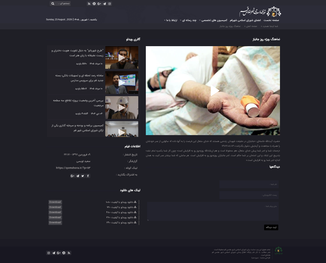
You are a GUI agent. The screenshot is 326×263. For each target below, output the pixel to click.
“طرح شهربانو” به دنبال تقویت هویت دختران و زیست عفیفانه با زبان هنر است (77, 53)
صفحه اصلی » (250, 26)
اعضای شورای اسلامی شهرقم (245, 20)
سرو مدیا (255, 257)
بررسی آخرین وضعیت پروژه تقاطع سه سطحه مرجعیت (78, 102)
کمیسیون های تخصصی (214, 20)
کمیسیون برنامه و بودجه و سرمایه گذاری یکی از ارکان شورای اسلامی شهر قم (77, 127)
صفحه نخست (271, 20)
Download (55, 202)
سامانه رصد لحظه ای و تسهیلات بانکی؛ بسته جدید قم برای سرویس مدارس (79, 77)
